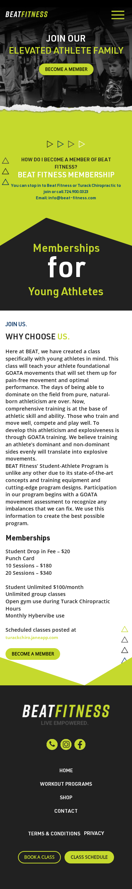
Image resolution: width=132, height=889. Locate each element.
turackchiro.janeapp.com (32, 637)
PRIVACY (94, 833)
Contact (66, 811)
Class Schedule (89, 857)
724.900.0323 (76, 192)
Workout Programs (66, 784)
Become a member (66, 69)
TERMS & (54, 834)
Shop (66, 798)
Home (66, 771)
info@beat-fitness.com (72, 198)
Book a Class (39, 857)
